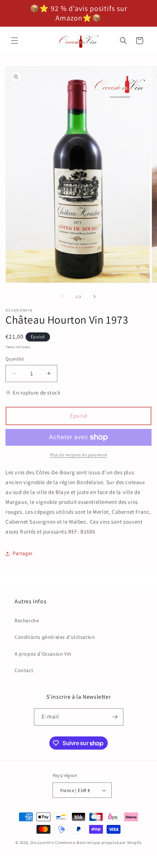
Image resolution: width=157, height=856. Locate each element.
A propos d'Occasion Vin (43, 654)
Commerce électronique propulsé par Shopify (98, 842)
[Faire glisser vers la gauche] (62, 297)
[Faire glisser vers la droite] (95, 297)
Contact (24, 670)
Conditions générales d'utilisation (55, 637)
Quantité (14, 359)
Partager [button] (23, 553)
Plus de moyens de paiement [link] (78, 454)
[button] (15, 41)
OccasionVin (42, 842)
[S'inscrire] (115, 716)
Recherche (27, 620)
